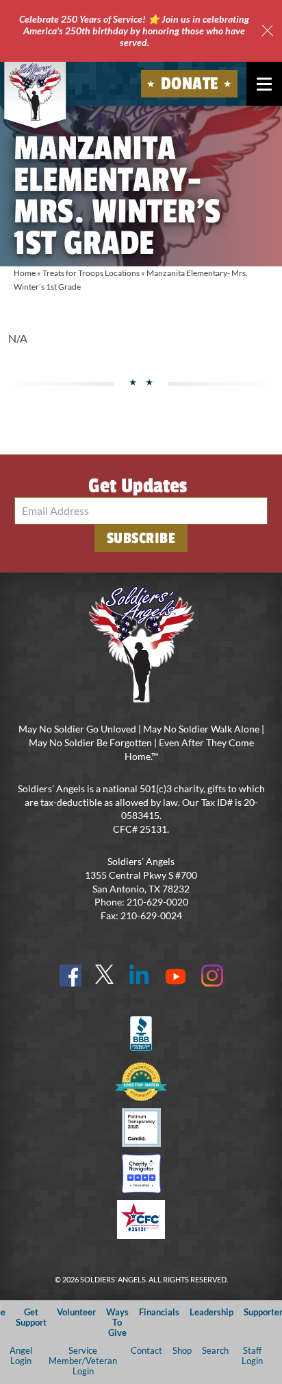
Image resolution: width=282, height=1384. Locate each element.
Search (215, 1350)
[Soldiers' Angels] (35, 92)
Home (25, 273)
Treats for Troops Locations (91, 273)
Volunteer (76, 1311)
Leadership (211, 1311)
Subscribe (141, 538)
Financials (159, 1311)
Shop (182, 1350)
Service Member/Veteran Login (83, 1361)
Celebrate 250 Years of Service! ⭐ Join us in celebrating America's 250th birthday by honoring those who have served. (134, 30)
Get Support (31, 1317)
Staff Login (252, 1355)
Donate (189, 83)
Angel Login (21, 1355)
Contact (146, 1350)
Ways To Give (117, 1322)
